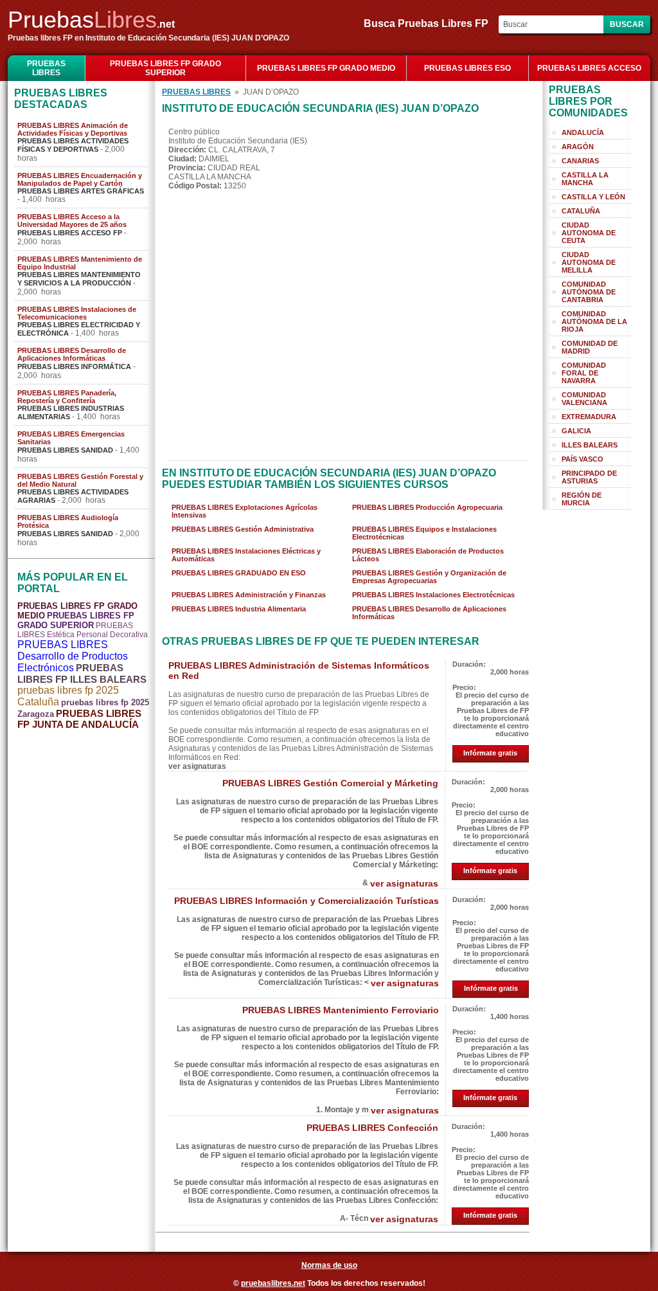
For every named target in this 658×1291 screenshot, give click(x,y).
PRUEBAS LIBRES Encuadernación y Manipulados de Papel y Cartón (79, 179)
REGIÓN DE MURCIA (581, 499)
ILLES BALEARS (590, 445)
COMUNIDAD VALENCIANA (584, 398)
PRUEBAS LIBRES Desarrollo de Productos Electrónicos (72, 656)
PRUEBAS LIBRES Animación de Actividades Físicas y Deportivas (72, 129)
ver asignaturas (404, 883)
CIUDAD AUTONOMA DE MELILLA (589, 262)
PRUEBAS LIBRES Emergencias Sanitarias (71, 438)
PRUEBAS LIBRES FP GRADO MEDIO (326, 68)
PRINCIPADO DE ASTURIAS (589, 477)
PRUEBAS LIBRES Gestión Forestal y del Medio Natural (80, 480)
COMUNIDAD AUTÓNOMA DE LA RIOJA (594, 321)
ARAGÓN (578, 146)
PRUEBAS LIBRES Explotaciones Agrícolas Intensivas (244, 511)
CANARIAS (580, 161)
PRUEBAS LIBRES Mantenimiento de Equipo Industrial (79, 263)
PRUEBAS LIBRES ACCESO (589, 68)
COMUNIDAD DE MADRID (590, 347)
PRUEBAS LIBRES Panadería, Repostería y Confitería (66, 396)
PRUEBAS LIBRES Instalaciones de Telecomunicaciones (76, 313)
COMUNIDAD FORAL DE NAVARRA (584, 372)
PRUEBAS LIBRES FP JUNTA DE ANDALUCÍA (79, 719)
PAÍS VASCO (582, 459)
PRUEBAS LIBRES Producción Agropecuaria (427, 507)
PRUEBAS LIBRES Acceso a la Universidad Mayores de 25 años (72, 220)
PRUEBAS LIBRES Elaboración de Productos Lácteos (428, 555)
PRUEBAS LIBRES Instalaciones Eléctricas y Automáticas (246, 555)
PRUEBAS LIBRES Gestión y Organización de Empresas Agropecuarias (429, 576)
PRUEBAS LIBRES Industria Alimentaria (239, 609)
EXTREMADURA (589, 416)
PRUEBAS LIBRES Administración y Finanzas (249, 595)
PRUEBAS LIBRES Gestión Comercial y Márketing (330, 783)
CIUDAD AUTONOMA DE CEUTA (589, 232)
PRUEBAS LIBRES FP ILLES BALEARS (82, 673)
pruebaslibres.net (273, 1283)
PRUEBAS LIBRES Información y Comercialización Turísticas (306, 901)
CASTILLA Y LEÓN (593, 197)
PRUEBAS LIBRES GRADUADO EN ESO (239, 573)
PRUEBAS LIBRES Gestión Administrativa (243, 529)
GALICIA (576, 431)
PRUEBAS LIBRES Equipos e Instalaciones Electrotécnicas (424, 533)
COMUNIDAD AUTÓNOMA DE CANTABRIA (589, 291)
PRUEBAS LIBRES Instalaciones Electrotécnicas (433, 595)
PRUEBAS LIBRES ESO (467, 68)
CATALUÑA (581, 211)
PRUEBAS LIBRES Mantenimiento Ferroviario (340, 1010)
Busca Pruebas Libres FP (430, 23)
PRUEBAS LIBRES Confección (372, 1128)
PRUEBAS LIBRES (46, 68)
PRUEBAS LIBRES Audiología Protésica (67, 521)
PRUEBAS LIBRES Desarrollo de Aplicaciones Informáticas (71, 354)
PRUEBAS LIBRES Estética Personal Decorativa (82, 630)
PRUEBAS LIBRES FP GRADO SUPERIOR (165, 68)
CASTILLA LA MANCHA (585, 178)
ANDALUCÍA (583, 132)
